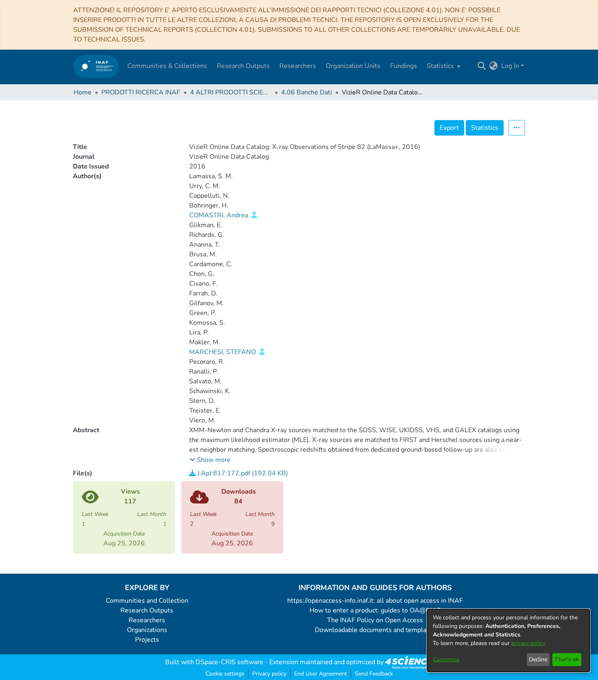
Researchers (147, 620)
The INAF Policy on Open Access (375, 620)
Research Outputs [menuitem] (243, 65)
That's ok (566, 659)
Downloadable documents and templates (375, 629)
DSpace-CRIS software (229, 662)
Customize (446, 659)
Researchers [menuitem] (297, 65)
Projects (147, 639)
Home (83, 92)
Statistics (484, 127)
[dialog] (508, 640)
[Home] (96, 66)
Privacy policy (269, 674)
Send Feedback (374, 674)
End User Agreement (320, 674)
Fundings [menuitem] (403, 65)
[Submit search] (482, 66)
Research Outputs (146, 610)
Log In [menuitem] (510, 65)
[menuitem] (443, 66)
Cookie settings (224, 674)
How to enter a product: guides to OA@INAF (375, 610)
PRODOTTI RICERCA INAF (140, 92)
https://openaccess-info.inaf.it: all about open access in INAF (375, 600)
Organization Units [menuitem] (353, 65)
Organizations (147, 629)
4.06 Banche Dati (306, 92)
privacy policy (528, 643)
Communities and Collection (147, 600)
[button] (210, 460)
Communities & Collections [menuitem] (167, 65)
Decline (538, 659)
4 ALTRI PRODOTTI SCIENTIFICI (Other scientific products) (230, 92)
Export (449, 127)
